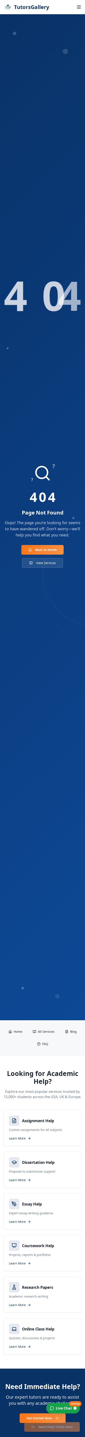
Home (18, 1031)
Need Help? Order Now (55, 1427)
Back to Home (46, 550)
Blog (73, 1031)
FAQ (45, 1044)
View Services (46, 563)
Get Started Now (39, 1418)
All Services (46, 1031)
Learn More (17, 1138)
